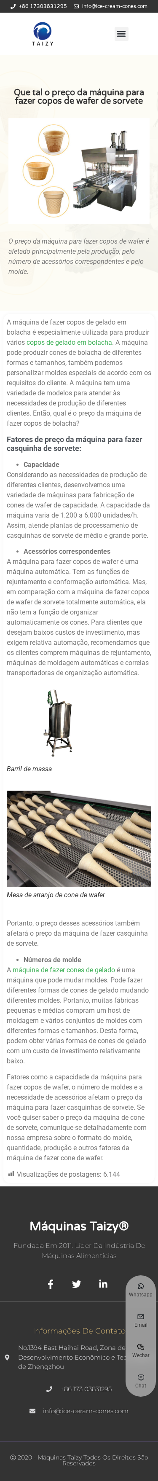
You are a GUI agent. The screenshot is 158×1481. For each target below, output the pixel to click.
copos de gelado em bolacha (69, 342)
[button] (122, 34)
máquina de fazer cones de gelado (64, 970)
